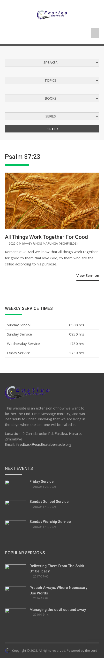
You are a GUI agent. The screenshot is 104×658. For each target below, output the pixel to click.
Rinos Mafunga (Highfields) (55, 243)
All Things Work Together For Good (46, 237)
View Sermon (87, 275)
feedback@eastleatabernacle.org (43, 444)
